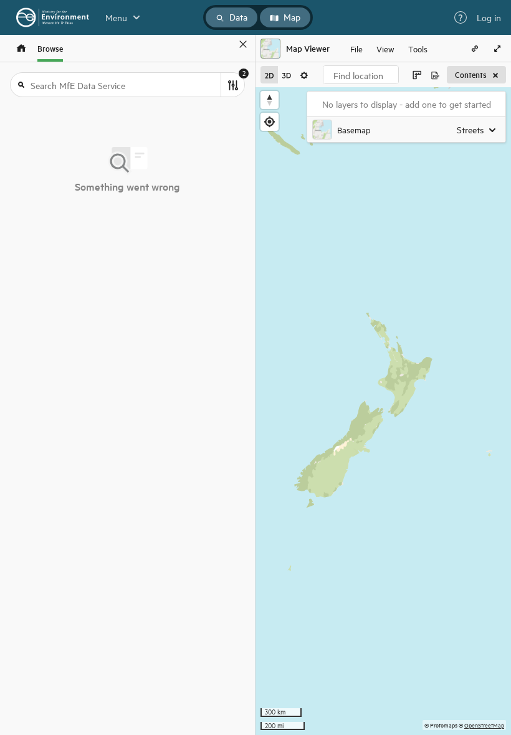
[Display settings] (304, 74)
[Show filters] (232, 85)
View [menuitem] (385, 48)
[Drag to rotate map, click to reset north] (269, 100)
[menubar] (388, 48)
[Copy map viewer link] (475, 48)
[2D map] (269, 74)
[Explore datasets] (21, 48)
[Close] (243, 44)
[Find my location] (269, 122)
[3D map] (286, 74)
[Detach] (225, 44)
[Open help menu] (460, 17)
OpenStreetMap (484, 725)
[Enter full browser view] (497, 48)
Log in (489, 17)
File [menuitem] (356, 48)
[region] (383, 411)
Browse (50, 48)
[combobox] (361, 74)
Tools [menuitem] (417, 48)
